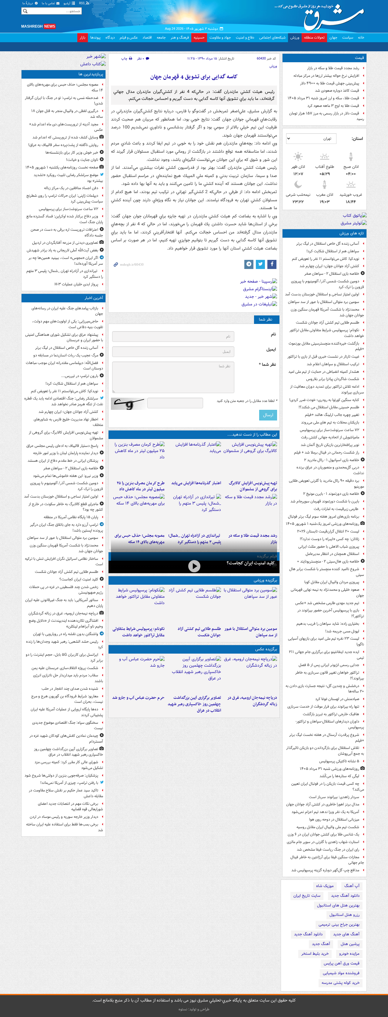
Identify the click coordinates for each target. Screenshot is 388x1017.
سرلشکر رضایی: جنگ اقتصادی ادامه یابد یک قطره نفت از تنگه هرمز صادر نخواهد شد (63, 401)
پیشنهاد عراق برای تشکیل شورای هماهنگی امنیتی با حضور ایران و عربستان (64, 337)
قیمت (359, 58)
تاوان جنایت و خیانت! (82, 160)
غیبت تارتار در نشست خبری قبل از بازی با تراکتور (323, 356)
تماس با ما (49, 3)
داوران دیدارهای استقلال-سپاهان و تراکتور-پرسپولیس (330, 724)
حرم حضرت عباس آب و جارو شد (138, 697)
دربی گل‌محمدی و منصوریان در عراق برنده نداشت (330, 470)
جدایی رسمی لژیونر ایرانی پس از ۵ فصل (329, 665)
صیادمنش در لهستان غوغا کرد (337, 699)
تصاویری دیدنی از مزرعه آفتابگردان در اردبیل (65, 243)
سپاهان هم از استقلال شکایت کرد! (332, 251)
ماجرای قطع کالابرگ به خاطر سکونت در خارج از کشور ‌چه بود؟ (65, 507)
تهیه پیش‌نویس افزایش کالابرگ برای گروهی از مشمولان (253, 486)
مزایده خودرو (349, 954)
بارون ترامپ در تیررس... (79, 376)
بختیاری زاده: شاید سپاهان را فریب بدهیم (327, 624)
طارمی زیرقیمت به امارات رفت (336, 509)
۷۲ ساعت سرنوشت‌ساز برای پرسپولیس (329, 430)
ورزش (294, 37)
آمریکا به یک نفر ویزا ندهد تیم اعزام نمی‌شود (325, 812)
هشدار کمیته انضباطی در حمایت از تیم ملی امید (323, 372)
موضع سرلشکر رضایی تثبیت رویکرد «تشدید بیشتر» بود (68, 178)
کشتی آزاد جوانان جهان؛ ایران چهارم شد (329, 266)
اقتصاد (147, 37)
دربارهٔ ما (28, 3)
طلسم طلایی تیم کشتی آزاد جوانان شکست (327, 322)
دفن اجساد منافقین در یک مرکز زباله (71, 188)
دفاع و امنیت (245, 37)
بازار (82, 37)
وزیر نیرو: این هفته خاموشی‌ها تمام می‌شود (65, 476)
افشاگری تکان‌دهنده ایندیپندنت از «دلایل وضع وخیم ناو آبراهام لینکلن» (66, 623)
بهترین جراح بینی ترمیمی (339, 924)
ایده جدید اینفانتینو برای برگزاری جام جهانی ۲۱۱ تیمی (326, 655)
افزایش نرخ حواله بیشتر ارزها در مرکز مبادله (326, 76)
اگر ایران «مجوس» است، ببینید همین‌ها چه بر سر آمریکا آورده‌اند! (65, 261)
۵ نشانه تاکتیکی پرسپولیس (339, 761)
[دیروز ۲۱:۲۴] (194, 605)
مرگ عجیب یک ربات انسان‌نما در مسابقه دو (65, 355)
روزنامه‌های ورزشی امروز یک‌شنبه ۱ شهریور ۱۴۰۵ (322, 524)
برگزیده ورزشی (265, 580)
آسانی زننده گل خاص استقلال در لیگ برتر (327, 244)
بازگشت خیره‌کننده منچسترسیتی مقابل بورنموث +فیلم (326, 346)
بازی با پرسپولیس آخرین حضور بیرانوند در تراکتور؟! (330, 613)
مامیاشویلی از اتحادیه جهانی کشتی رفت (330, 437)
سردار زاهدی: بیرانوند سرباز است (334, 797)
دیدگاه (110, 37)
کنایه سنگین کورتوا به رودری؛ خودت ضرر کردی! (324, 400)
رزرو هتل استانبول (344, 915)
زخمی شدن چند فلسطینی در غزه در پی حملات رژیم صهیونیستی (66, 590)
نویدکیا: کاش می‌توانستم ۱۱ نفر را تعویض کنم (325, 259)
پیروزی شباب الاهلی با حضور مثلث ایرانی (328, 546)
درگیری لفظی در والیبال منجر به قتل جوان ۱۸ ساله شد (67, 114)
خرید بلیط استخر (315, 954)
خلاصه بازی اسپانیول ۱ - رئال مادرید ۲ (331, 460)
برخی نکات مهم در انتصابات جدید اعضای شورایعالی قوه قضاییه (70, 806)
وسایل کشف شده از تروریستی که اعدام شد (65, 137)
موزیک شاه (325, 886)
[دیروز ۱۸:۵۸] (138, 459)
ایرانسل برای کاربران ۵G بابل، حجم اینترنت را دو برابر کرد (64, 657)
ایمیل (271, 349)
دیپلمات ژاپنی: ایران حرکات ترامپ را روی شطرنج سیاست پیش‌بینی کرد (64, 198)
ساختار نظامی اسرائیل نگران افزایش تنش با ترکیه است (64, 561)
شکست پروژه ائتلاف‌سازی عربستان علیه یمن (65, 668)
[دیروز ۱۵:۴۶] (250, 512)
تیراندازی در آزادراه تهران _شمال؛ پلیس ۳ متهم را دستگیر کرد (64, 274)
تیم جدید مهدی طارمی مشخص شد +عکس (327, 603)
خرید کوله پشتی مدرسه (341, 983)
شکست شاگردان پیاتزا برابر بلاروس (332, 379)
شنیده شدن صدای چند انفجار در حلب (70, 689)
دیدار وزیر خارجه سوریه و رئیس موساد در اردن (64, 817)
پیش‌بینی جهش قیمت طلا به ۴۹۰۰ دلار (329, 83)
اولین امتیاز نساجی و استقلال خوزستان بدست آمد (322, 294)
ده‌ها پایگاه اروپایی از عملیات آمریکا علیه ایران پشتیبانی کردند (67, 712)
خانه (361, 37)
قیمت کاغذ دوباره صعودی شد (337, 91)
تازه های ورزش (352, 233)
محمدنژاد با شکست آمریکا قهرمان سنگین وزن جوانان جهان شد (327, 312)
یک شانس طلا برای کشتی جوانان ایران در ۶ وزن (323, 834)
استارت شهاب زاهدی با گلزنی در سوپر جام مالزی (323, 842)
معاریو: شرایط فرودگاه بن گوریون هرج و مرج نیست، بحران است (67, 699)
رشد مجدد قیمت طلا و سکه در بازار (333, 68)
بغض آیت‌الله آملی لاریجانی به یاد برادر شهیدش (62, 250)
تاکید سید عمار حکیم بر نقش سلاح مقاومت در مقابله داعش (66, 793)
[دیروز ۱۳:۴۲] (194, 512)
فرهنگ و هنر (180, 37)
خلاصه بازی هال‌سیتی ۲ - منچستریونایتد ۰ (328, 561)
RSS (82, 3)
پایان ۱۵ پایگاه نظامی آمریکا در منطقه (71, 517)
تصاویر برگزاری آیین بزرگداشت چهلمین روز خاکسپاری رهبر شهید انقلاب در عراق (194, 704)
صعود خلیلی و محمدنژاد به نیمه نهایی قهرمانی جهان (327, 592)
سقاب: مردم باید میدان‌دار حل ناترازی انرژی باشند (68, 678)
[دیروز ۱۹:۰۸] (138, 674)
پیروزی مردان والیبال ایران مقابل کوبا (331, 582)
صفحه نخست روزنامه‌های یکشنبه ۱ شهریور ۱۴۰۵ (61, 167)
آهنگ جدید (321, 944)
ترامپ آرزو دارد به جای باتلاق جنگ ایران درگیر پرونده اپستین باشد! (66, 527)
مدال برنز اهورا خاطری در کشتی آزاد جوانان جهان (322, 804)
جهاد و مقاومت (220, 37)
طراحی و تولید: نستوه (194, 1009)
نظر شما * (267, 365)
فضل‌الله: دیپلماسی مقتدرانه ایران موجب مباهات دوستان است (64, 366)
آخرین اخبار (94, 298)
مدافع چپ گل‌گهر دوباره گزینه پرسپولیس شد (325, 870)
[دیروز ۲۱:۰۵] (250, 674)
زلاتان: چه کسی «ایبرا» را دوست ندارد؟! (329, 539)
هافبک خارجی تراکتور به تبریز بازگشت (331, 714)
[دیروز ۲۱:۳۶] (250, 605)
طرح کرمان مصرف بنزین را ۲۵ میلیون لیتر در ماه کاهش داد (141, 486)
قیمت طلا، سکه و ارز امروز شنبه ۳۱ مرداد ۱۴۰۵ (323, 98)
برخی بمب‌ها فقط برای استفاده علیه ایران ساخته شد (64, 827)
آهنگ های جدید (346, 934)
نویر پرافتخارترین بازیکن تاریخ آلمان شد (330, 445)
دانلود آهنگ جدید (345, 896)
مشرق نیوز (321, 15)
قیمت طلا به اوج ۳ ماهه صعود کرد (333, 106)
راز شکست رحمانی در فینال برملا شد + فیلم (326, 452)
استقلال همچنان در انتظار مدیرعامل (332, 554)
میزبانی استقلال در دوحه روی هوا (334, 819)
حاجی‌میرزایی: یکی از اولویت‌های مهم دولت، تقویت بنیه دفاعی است (67, 324)
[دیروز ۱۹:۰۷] (138, 605)
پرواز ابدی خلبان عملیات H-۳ (76, 284)
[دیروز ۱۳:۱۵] (138, 512)
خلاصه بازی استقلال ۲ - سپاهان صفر (331, 274)
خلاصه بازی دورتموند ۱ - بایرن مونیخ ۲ (331, 494)
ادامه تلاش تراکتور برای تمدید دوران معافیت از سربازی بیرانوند (327, 389)
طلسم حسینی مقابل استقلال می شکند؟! (329, 407)
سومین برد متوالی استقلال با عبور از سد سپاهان (323, 302)
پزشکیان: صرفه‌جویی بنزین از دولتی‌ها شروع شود (61, 775)
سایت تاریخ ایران (306, 896)
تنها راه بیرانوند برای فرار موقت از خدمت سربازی (323, 706)
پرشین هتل (350, 944)
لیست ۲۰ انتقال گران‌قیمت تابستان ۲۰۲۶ (328, 531)
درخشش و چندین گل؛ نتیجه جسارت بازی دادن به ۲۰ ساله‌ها (325, 689)
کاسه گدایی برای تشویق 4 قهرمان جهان (194, 77)
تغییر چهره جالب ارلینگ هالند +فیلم (332, 415)
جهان (333, 37)
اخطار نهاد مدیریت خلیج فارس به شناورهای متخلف (68, 422)
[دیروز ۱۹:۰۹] (194, 459)
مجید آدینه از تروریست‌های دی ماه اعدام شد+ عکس (66, 127)
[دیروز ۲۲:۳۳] (250, 459)
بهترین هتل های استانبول (338, 905)
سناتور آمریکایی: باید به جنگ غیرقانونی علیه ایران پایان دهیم (64, 603)
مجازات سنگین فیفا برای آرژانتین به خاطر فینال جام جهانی (327, 860)
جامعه (161, 37)
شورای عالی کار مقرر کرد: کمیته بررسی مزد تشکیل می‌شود (69, 765)
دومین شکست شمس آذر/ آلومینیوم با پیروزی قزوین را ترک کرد (327, 284)
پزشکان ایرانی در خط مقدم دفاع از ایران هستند (63, 461)
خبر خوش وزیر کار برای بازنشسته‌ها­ (71, 152)
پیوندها (95, 37)
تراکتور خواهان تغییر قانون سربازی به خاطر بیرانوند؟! (329, 675)
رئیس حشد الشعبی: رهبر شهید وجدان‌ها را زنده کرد (64, 644)
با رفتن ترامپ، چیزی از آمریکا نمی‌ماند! (69, 783)
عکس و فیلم (129, 37)
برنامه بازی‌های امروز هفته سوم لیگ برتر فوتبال (323, 516)
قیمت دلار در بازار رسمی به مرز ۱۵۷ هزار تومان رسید (326, 116)
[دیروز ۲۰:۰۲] (194, 674)
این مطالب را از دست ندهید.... (252, 434)
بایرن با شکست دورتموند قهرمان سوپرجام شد (324, 501)
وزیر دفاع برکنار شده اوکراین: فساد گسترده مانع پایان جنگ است (64, 219)
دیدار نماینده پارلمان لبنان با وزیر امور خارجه (65, 453)
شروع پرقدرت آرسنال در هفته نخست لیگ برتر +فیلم (326, 737)
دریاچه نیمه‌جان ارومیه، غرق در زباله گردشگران (252, 701)
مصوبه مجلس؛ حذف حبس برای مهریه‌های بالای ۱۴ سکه (65, 87)
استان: (357, 138)
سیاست (347, 37)
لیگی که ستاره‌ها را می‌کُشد (339, 776)
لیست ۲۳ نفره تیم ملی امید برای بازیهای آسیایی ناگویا (326, 641)
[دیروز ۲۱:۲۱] (194, 566)
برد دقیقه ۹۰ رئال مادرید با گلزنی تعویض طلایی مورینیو (326, 483)
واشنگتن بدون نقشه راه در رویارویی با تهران (65, 634)
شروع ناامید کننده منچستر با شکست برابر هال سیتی (326, 572)
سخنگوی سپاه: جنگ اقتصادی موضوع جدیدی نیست (67, 725)
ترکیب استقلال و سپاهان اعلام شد (333, 364)
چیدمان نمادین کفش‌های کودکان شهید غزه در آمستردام (66, 738)
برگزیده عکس (266, 649)
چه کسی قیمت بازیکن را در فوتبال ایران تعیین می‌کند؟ (327, 786)
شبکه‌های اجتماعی (272, 37)
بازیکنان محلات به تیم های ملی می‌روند (330, 422)
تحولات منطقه (314, 37)
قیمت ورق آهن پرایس (342, 963)
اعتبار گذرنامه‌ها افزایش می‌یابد (196, 483)
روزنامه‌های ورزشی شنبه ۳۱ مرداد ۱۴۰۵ (329, 769)
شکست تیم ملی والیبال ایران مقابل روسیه (327, 827)
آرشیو (67, 3)
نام (273, 334)
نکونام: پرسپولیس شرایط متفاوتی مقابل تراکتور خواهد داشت (326, 333)
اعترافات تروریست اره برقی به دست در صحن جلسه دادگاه (67, 232)
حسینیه (199, 37)
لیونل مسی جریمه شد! (342, 631)
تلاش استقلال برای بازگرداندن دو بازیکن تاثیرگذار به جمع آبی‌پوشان (325, 751)
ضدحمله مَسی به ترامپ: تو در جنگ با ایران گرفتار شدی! (64, 101)
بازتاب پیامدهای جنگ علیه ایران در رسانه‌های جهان (67, 311)
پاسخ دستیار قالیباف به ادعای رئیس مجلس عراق (62, 446)
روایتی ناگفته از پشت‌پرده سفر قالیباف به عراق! (63, 145)
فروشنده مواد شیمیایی (341, 973)
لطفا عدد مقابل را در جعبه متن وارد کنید (247, 401)
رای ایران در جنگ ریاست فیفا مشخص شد (328, 849)
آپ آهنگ (352, 886)
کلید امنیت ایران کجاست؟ (251, 563)
